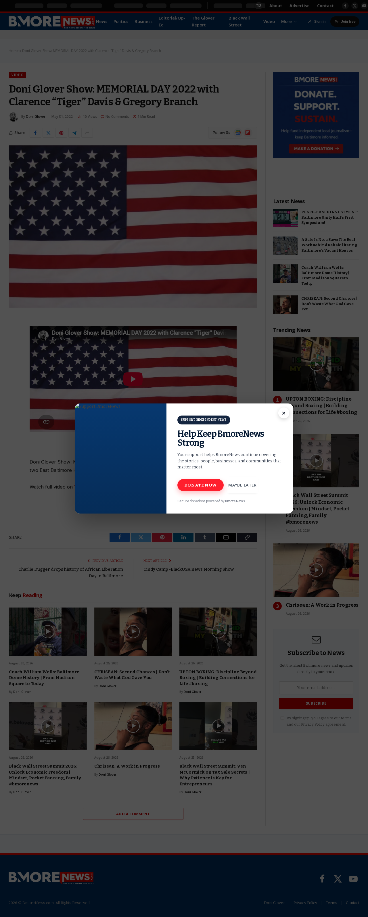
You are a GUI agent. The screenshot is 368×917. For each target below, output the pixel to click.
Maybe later (242, 485)
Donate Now (200, 485)
